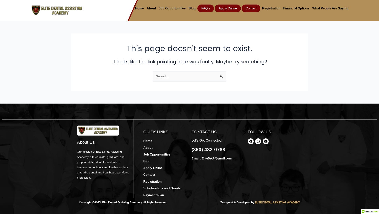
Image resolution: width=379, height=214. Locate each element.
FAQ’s (205, 8)
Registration (271, 8)
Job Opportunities (172, 8)
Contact (251, 8)
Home (139, 8)
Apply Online (228, 8)
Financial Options (296, 8)
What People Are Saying (330, 8)
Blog (192, 8)
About (151, 8)
